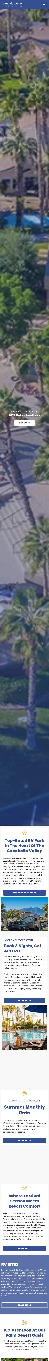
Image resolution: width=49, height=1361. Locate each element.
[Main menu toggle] (44, 4)
